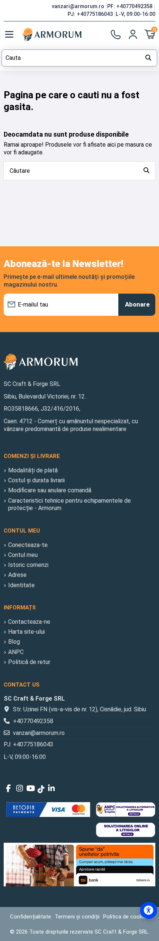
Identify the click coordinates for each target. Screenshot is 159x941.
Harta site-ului (26, 631)
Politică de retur (29, 661)
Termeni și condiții (77, 916)
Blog (14, 641)
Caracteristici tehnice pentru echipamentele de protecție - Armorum (69, 504)
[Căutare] (146, 171)
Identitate (21, 585)
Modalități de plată (33, 470)
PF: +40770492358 (130, 6)
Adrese (17, 574)
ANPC (16, 652)
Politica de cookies (126, 916)
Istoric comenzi (28, 564)
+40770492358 (33, 721)
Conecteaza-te (28, 544)
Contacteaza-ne (29, 621)
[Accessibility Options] (148, 910)
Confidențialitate (30, 916)
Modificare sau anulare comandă (49, 490)
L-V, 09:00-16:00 (135, 14)
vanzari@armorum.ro (79, 6)
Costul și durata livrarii (36, 480)
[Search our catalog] (148, 57)
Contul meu (23, 554)
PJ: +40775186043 (91, 14)
